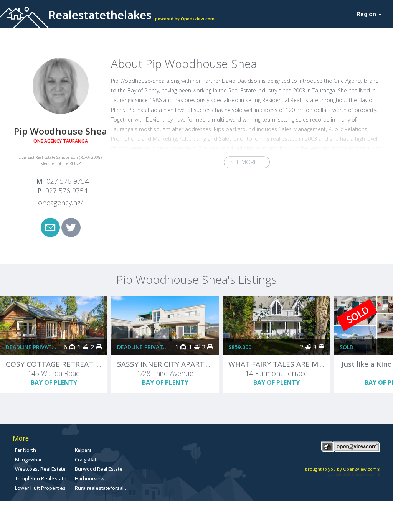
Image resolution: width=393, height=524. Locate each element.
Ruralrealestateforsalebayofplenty (114, 487)
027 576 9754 (67, 181)
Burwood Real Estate (98, 468)
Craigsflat (85, 459)
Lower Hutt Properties (40, 487)
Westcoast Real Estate (40, 468)
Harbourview (89, 478)
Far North (25, 450)
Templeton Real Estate (40, 478)
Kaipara (83, 450)
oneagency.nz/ (60, 202)
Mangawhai (28, 459)
